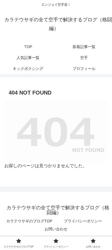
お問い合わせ (56, 229)
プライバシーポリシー (83, 221)
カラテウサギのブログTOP (29, 221)
